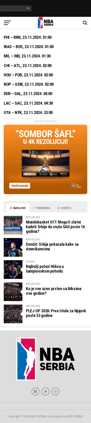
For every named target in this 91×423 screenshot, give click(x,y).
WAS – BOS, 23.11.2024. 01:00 (29, 46)
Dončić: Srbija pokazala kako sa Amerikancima (52, 246)
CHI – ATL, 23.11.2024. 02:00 (28, 65)
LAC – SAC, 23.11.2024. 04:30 (28, 103)
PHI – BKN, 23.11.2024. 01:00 (28, 37)
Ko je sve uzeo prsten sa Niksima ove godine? (53, 291)
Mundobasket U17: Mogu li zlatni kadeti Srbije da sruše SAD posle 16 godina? (55, 227)
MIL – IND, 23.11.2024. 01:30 (27, 56)
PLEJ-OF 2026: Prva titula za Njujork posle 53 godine (56, 313)
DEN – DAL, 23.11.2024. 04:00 (28, 93)
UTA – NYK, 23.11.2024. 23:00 (28, 112)
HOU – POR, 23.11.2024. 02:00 (28, 75)
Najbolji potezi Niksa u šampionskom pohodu (45, 269)
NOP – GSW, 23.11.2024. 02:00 (29, 84)
